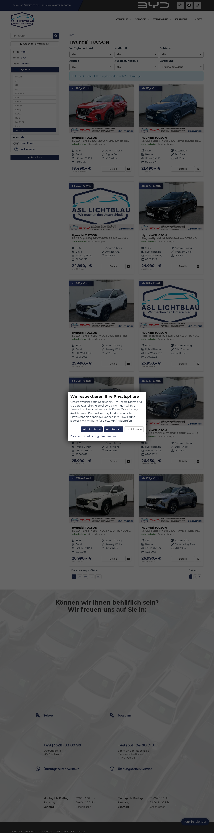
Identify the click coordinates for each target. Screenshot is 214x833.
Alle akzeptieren (92, 429)
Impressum (108, 436)
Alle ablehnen (113, 429)
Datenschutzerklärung (84, 436)
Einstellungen (134, 429)
